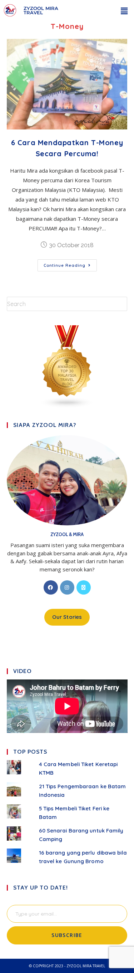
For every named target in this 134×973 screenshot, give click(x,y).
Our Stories (67, 616)
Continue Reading (70, 263)
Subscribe (67, 935)
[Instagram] (67, 587)
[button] (124, 10)
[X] (83, 587)
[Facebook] (51, 587)
